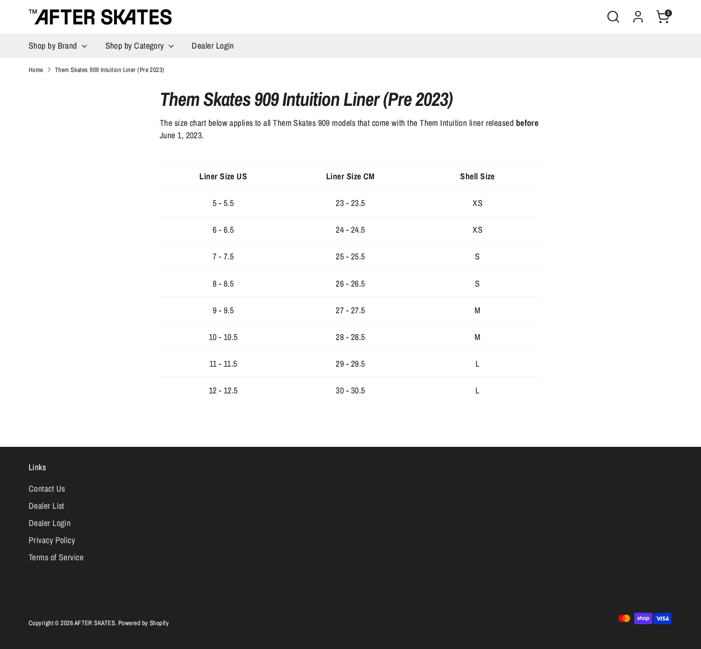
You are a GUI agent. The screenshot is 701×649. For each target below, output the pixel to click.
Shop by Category (135, 46)
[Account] (638, 16)
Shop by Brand (54, 46)
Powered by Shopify (143, 622)
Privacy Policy (52, 540)
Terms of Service (56, 557)
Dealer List (46, 506)
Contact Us (47, 488)
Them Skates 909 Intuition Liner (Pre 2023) (110, 69)
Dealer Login (213, 46)
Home (36, 69)
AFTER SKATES (94, 622)
